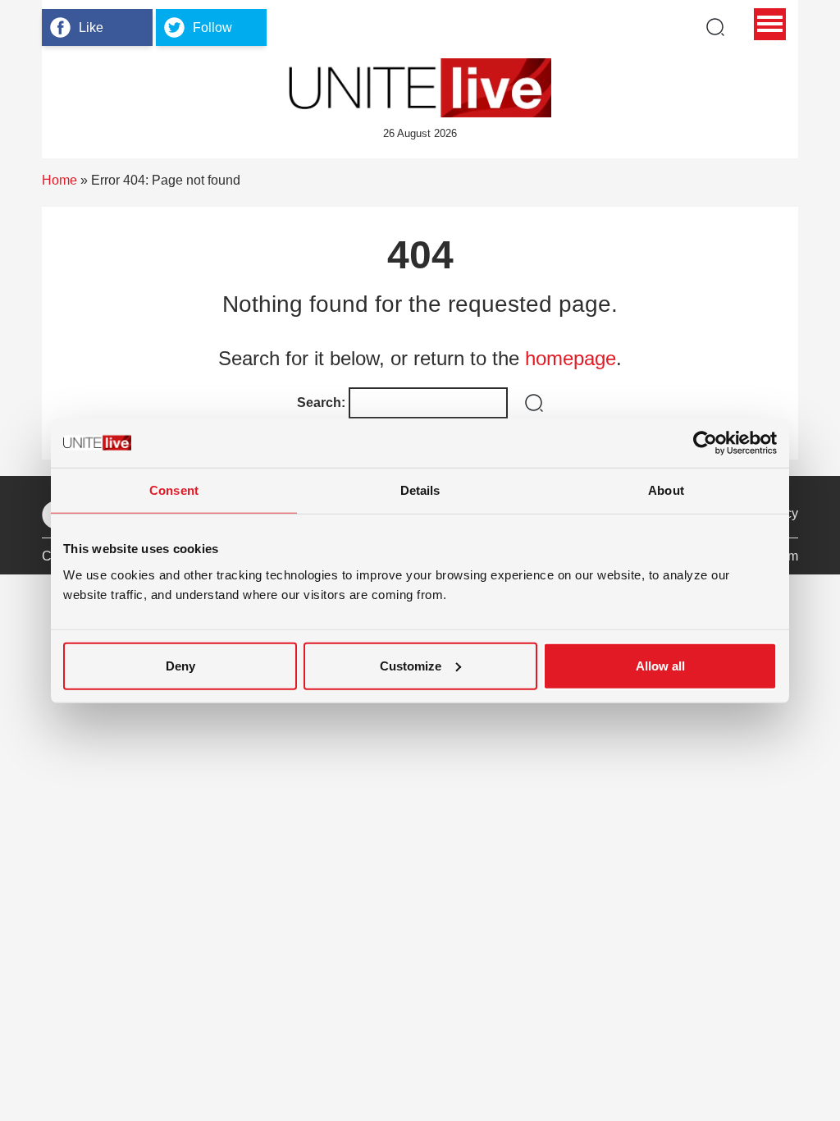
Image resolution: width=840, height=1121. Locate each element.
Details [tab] (420, 490)
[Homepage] (420, 87)
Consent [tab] (174, 490)
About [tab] (666, 490)
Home (59, 180)
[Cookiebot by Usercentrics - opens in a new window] (705, 443)
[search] (715, 27)
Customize (410, 665)
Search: (321, 403)
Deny (180, 665)
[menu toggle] (770, 24)
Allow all (660, 665)
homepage (570, 358)
